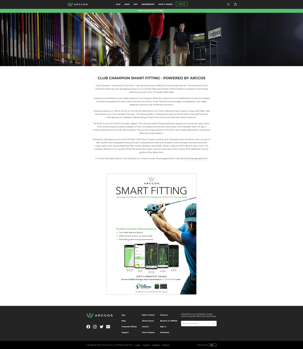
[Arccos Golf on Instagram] (95, 327)
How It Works (165, 4)
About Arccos (148, 321)
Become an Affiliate (168, 321)
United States (186, 341)
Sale (118, 4)
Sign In (163, 327)
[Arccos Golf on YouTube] (108, 327)
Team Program (148, 332)
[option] (151, 10)
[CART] (234, 4)
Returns (166, 345)
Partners (164, 315)
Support (125, 332)
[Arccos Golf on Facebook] (88, 327)
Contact (146, 345)
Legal (137, 345)
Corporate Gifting (129, 327)
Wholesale (164, 332)
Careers (145, 327)
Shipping (156, 345)
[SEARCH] (227, 4)
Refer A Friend (148, 315)
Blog (124, 321)
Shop (127, 4)
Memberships (147, 4)
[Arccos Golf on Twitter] (101, 327)
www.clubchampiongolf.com (193, 158)
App (135, 4)
